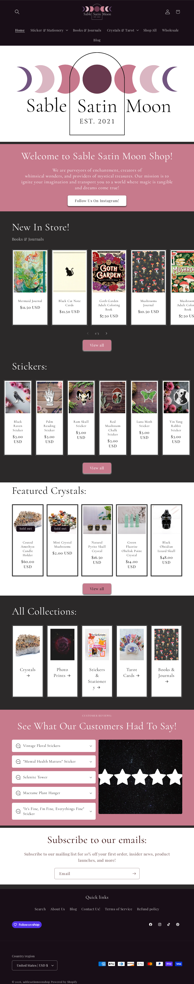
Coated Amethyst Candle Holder (27, 548)
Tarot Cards (130, 672)
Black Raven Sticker (18, 426)
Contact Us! (90, 909)
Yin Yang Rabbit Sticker (176, 426)
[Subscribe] (134, 873)
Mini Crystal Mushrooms (62, 544)
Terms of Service (118, 909)
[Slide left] (88, 333)
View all (97, 345)
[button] (17, 12)
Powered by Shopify (64, 981)
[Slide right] (106, 333)
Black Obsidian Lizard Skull (166, 546)
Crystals (27, 669)
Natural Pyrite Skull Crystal (97, 546)
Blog (73, 909)
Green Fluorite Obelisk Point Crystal (132, 548)
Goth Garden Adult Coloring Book (109, 305)
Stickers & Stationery (97, 678)
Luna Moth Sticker (144, 424)
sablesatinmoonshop (36, 981)
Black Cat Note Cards (70, 303)
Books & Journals (166, 672)
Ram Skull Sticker (81, 424)
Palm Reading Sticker (50, 426)
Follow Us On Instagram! (97, 200)
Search (40, 909)
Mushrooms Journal (148, 303)
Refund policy (148, 909)
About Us (57, 909)
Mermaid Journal (30, 301)
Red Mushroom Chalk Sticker (112, 428)
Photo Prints (60, 672)
